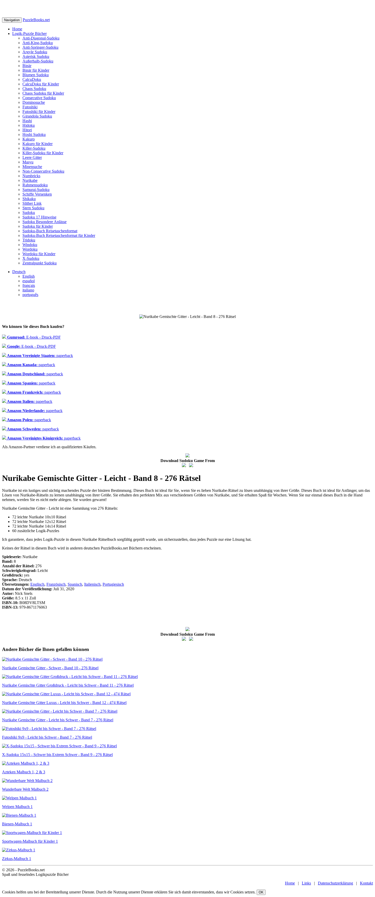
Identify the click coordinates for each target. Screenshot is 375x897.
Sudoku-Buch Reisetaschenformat (49, 231)
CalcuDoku (31, 79)
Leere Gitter (32, 157)
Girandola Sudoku (37, 116)
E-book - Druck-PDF (33, 337)
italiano (28, 290)
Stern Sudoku (33, 208)
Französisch (56, 584)
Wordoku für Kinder (38, 254)
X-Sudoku (30, 258)
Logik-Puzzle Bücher (29, 33)
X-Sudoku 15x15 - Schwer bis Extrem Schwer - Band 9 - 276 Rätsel (57, 754)
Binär (26, 65)
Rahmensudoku (35, 185)
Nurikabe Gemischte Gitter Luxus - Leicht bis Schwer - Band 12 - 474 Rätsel (64, 702)
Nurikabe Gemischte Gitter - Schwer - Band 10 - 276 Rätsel (50, 668)
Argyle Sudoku (34, 52)
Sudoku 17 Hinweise (39, 217)
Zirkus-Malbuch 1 (16, 858)
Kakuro (28, 139)
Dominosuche (33, 102)
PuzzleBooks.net (36, 20)
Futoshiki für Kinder (38, 111)
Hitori (27, 130)
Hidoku (28, 125)
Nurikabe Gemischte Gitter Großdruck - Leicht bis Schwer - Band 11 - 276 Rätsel (68, 685)
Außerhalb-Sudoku (37, 61)
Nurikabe (30, 180)
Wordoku (30, 249)
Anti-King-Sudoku (37, 43)
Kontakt (366, 883)
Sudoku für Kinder (37, 226)
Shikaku (29, 199)
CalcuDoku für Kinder (40, 84)
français (28, 285)
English (28, 276)
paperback (39, 355)
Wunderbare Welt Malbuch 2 (25, 789)
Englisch (37, 584)
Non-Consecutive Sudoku (43, 171)
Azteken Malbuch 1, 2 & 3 (23, 772)
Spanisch (75, 584)
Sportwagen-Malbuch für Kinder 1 (30, 841)
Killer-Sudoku (33, 148)
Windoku (29, 244)
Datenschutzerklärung (335, 883)
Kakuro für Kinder (37, 144)
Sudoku (28, 212)
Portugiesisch (113, 584)
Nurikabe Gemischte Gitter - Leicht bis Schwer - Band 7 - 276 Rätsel (57, 720)
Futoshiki (30, 107)
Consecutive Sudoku (39, 98)
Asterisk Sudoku (35, 56)
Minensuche (32, 166)
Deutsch (19, 272)
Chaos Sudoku (34, 88)
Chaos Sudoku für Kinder (43, 93)
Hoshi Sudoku (34, 134)
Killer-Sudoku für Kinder (42, 153)
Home (17, 29)
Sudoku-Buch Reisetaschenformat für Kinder (58, 235)
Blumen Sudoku (35, 75)
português (30, 294)
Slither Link (32, 203)
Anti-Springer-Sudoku (40, 47)
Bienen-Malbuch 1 (17, 824)
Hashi (27, 121)
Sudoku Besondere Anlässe (44, 222)
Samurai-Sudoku (35, 189)
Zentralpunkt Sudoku (39, 263)
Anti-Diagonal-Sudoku (40, 38)
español (28, 281)
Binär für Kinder (35, 70)
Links (306, 883)
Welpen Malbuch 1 (17, 806)
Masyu (27, 162)
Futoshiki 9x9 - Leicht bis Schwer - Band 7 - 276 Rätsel (47, 737)
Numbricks (31, 176)
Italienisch (92, 584)
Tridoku (28, 240)
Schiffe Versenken (37, 194)
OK (261, 892)
